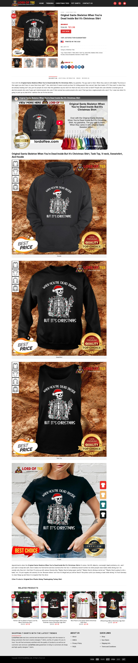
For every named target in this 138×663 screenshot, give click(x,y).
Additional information (66, 78)
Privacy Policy (77, 643)
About (74, 637)
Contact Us (88, 3)
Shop (103, 637)
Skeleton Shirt (94, 52)
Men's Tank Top (80, 52)
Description (53, 78)
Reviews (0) (85, 78)
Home (41, 3)
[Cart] (124, 3)
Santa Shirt (88, 52)
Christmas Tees (62, 3)
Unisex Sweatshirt (70, 54)
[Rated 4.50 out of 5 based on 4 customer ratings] (84, 24)
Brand (78, 78)
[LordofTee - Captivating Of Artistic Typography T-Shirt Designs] (23, 3)
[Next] (54, 33)
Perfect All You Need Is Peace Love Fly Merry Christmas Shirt (25, 621)
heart (108, 565)
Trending (50, 3)
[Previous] (15, 33)
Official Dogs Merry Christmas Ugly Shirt (112, 621)
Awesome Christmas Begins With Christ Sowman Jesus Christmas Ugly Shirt (54, 621)
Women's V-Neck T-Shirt (81, 54)
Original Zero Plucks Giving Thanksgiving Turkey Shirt (43, 579)
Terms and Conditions (109, 647)
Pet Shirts (75, 3)
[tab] (53, 78)
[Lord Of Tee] (67, 62)
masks (115, 83)
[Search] (115, 3)
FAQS (74, 647)
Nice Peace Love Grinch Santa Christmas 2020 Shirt (83, 621)
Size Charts (105, 640)
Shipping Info (106, 643)
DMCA (74, 640)
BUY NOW (65, 31)
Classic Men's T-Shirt (69, 52)
